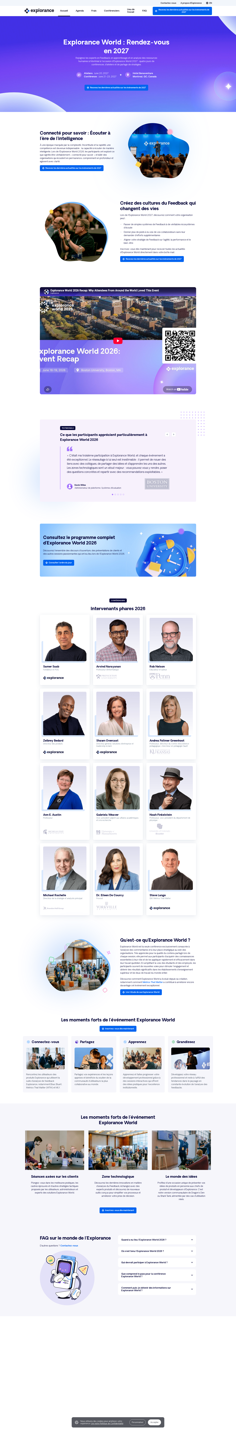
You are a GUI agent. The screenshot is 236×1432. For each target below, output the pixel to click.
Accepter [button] (154, 1422)
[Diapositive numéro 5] (123, 494)
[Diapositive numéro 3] (118, 494)
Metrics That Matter (153, 982)
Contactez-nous (168, 3)
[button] (182, 11)
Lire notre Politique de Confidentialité (107, 1423)
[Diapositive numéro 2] (115, 494)
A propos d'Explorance (191, 3)
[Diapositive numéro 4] (120, 494)
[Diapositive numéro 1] (112, 494)
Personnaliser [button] (137, 1422)
